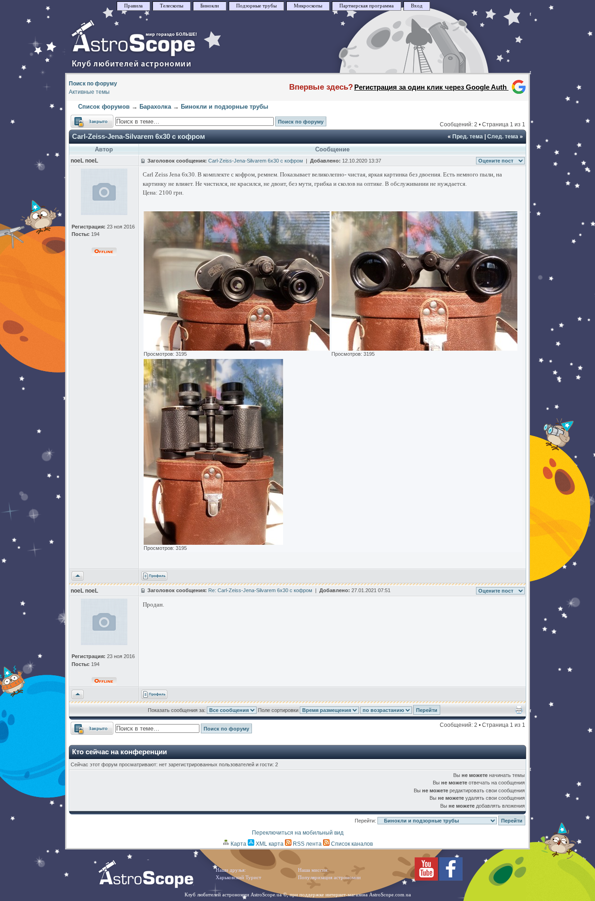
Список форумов (104, 106)
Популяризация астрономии (329, 877)
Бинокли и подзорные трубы (224, 106)
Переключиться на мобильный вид (298, 832)
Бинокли (209, 5)
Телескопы (171, 5)
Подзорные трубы (256, 5)
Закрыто (82, 119)
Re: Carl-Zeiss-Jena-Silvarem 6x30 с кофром (260, 590)
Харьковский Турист (238, 877)
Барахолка (155, 106)
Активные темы (89, 92)
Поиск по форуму (93, 83)
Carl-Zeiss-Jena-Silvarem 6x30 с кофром (138, 136)
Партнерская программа (366, 5)
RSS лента (306, 844)
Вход (417, 5)
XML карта (269, 844)
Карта (237, 844)
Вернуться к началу (78, 576)
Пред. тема (467, 136)
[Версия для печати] (519, 712)
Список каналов (351, 844)
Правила (133, 5)
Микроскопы (308, 5)
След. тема (502, 136)
